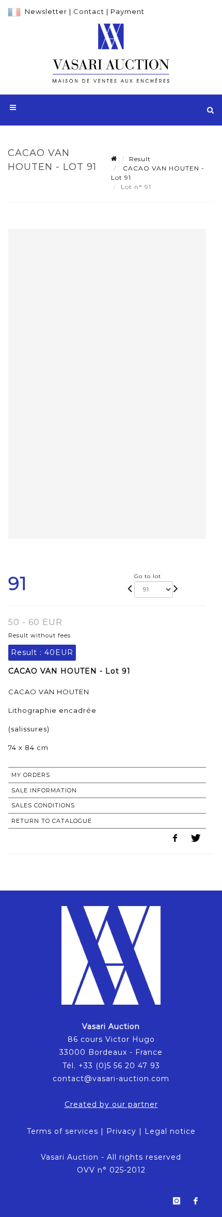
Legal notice (170, 1131)
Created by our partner (111, 1104)
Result (140, 159)
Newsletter (46, 11)
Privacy (121, 1131)
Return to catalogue (51, 820)
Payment (127, 11)
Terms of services (62, 1131)
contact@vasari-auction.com (111, 1078)
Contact (88, 11)
